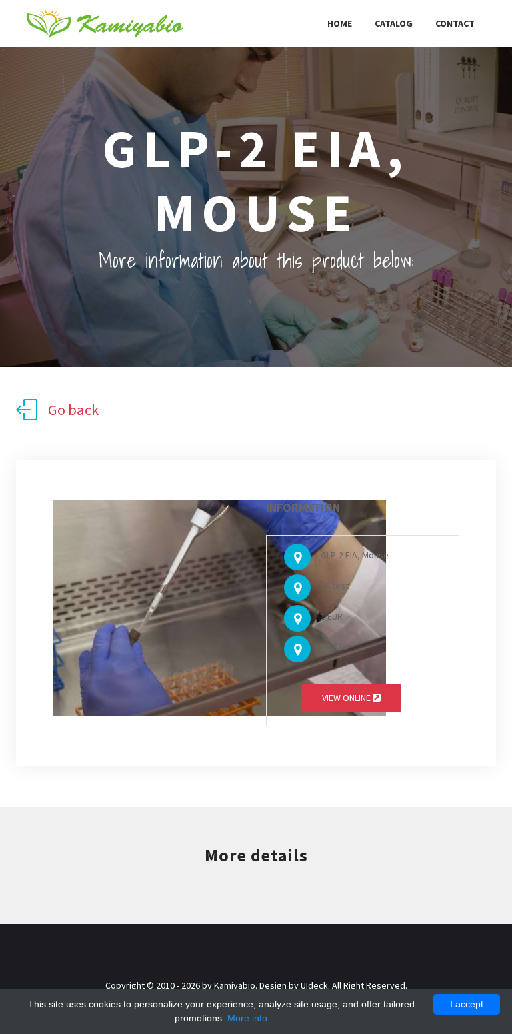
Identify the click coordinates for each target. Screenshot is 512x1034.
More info (247, 1018)
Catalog (394, 23)
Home (339, 23)
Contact (455, 23)
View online (347, 698)
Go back (73, 409)
